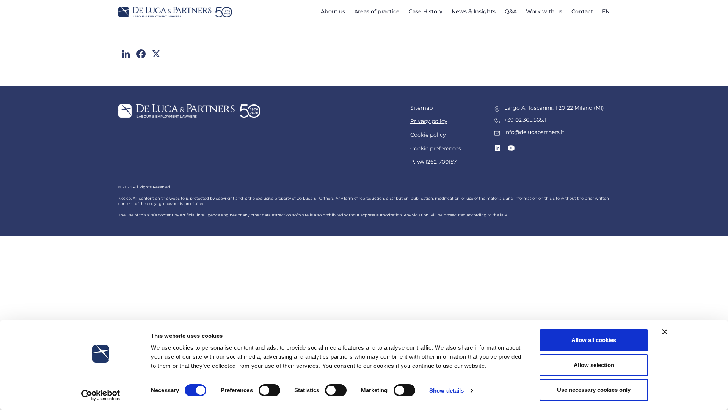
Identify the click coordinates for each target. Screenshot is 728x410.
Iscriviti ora (364, 236)
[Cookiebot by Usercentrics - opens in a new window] (100, 395)
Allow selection (594, 365)
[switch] (269, 390)
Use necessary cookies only (594, 389)
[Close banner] (664, 331)
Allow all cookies (593, 340)
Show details (446, 390)
